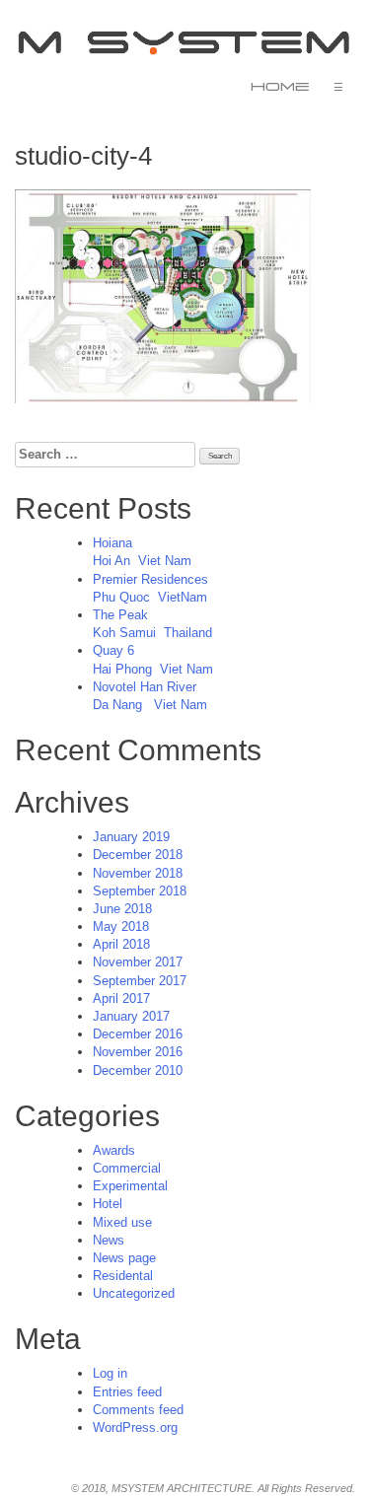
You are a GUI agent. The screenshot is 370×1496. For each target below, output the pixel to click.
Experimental (130, 1185)
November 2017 (138, 962)
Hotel (107, 1203)
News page (124, 1257)
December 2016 (138, 1034)
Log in (110, 1373)
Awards (114, 1150)
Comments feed (138, 1409)
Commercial (127, 1168)
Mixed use (122, 1222)
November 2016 (138, 1051)
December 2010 (138, 1070)
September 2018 (139, 891)
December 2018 (138, 854)
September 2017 (139, 980)
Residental (123, 1275)
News (108, 1240)
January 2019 (131, 836)
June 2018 (122, 908)
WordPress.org (135, 1427)
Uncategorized (134, 1293)
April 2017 (121, 998)
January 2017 (131, 1016)
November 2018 (138, 873)
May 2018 (121, 926)
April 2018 (121, 944)
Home (280, 87)
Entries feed (127, 1392)
